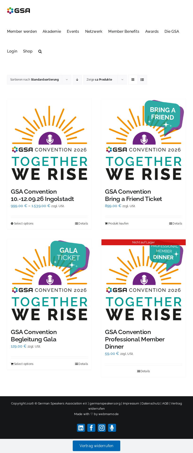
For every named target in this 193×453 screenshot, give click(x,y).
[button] (40, 51)
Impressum (131, 403)
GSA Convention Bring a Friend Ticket (133, 195)
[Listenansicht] (142, 79)
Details (83, 223)
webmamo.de (108, 414)
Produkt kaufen (118, 223)
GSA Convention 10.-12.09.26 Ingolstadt (42, 195)
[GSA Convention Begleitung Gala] (49, 281)
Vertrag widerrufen (96, 446)
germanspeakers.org (105, 403)
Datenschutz (150, 403)
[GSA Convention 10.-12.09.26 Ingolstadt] (49, 141)
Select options (23, 223)
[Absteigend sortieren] (77, 80)
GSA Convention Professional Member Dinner (135, 339)
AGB (165, 403)
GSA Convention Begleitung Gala (34, 335)
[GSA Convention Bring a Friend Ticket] (143, 141)
